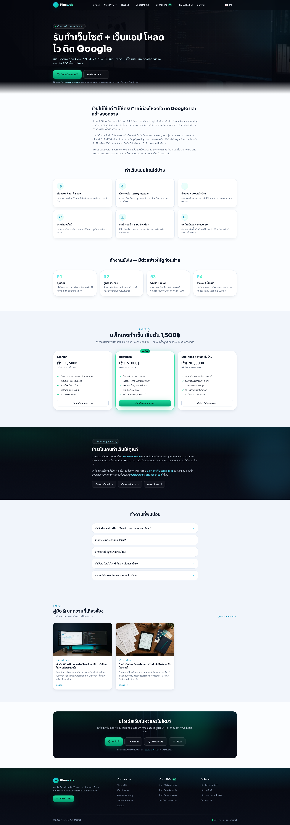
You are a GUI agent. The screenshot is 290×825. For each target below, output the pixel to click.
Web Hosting (123, 790)
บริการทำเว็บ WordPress (160, 470)
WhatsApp (157, 741)
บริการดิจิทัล (163, 4)
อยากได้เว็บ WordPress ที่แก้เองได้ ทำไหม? (117, 575)
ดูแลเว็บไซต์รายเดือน (168, 800)
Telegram (133, 741)
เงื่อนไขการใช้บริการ (209, 785)
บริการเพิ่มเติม (142, 4)
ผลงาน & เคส (153, 484)
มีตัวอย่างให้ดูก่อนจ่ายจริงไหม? (110, 551)
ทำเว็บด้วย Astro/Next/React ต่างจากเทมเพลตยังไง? (123, 528)
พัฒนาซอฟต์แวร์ (128, 484)
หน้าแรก (96, 5)
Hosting (125, 4)
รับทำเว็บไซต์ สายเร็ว (168, 790)
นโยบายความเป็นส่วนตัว (211, 795)
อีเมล (179, 741)
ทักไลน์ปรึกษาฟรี (69, 74)
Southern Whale (120, 149)
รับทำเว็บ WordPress (168, 795)
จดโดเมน (120, 805)
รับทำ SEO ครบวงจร (168, 785)
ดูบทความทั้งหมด (226, 616)
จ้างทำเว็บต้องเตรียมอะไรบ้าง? (110, 539)
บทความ (201, 5)
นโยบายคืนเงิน (207, 790)
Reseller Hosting (125, 795)
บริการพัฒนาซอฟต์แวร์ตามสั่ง (146, 474)
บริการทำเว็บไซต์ (102, 484)
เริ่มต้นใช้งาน (65, 798)
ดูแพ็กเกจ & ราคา (96, 74)
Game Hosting (186, 5)
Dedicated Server (125, 800)
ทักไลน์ (115, 741)
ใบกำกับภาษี (206, 800)
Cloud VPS (109, 4)
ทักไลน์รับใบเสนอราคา (83, 403)
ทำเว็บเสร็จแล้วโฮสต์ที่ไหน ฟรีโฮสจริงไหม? (116, 563)
